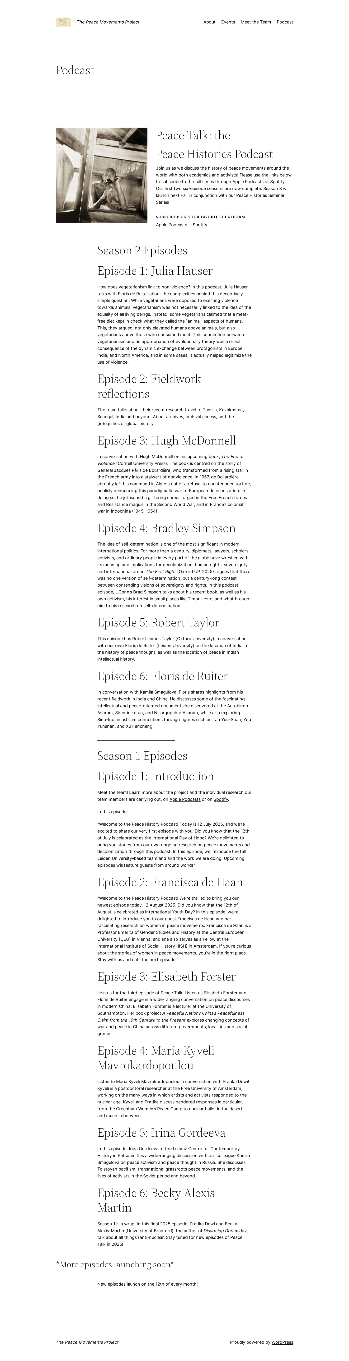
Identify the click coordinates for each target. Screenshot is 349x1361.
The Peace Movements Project (108, 21)
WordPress (282, 1342)
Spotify (200, 224)
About (209, 21)
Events (228, 21)
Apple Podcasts (171, 224)
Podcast (285, 21)
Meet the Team (256, 21)
